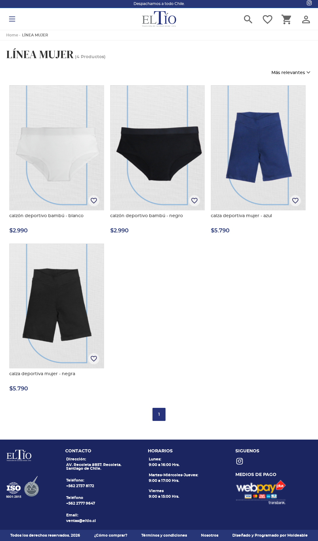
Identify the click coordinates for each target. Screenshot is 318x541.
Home (12, 35)
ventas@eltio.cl (81, 521)
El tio (159, 19)
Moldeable (297, 535)
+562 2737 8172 (80, 486)
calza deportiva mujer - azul (241, 216)
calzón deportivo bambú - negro (146, 216)
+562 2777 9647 (80, 503)
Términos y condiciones (164, 535)
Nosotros (209, 535)
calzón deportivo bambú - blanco (46, 216)
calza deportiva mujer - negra (42, 374)
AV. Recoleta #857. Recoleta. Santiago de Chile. (93, 466)
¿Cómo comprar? (110, 535)
